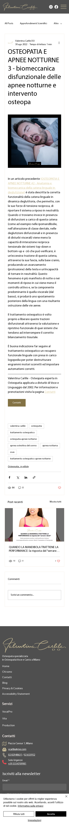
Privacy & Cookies (12, 688)
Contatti (7, 677)
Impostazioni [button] (34, 820)
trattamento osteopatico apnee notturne (30, 459)
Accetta (51, 814)
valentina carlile (17, 426)
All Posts (9, 23)
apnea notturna (50, 445)
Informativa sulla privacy (30, 805)
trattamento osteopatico (22, 432)
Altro (56, 23)
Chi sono (7, 671)
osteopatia (36, 426)
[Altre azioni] (59, 43)
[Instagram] (51, 7)
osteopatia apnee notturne (23, 439)
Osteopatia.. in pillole (18, 466)
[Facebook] (56, 7)
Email (6, 780)
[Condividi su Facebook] (9, 477)
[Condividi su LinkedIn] (25, 477)
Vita (4, 718)
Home (5, 666)
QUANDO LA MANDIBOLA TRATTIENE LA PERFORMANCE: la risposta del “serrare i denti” (33, 549)
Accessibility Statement (16, 693)
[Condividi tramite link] (34, 477)
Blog (4, 682)
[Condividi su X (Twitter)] (17, 477)
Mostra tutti (55, 502)
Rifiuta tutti (18, 814)
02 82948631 (15, 755)
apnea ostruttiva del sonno (23, 445)
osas (12, 452)
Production (8, 725)
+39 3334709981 (17, 764)
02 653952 (29, 755)
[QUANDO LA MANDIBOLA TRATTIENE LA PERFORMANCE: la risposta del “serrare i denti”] (34, 525)
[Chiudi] (64, 798)
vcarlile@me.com (17, 749)
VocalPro (7, 711)
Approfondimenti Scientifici (33, 23)
